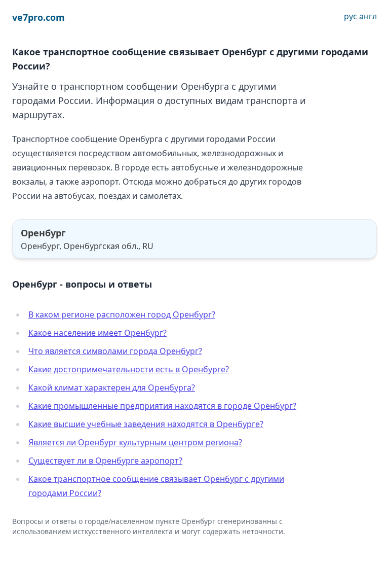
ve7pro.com (38, 17)
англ (368, 16)
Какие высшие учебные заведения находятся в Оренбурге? (145, 424)
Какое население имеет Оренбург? (97, 332)
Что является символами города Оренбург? (115, 351)
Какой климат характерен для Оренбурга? (111, 387)
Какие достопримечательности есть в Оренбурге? (128, 369)
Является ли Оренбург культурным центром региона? (135, 442)
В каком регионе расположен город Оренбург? (121, 314)
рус (350, 16)
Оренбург (43, 233)
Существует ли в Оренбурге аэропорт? (105, 460)
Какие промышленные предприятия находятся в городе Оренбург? (162, 405)
